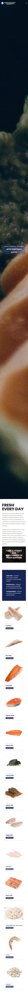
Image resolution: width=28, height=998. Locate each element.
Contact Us (9, 628)
